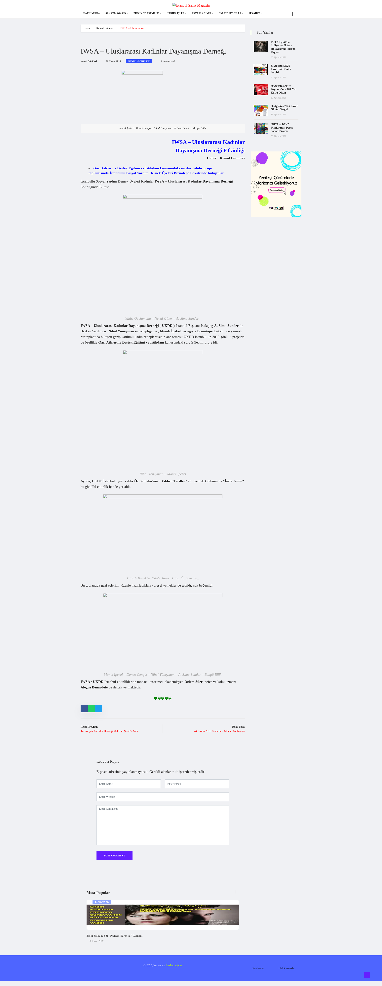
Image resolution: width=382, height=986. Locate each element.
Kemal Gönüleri (105, 28)
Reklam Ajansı (174, 965)
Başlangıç (258, 968)
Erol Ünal (102, 902)
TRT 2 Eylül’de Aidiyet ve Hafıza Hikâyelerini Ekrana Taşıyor (283, 47)
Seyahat (254, 13)
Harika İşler (175, 13)
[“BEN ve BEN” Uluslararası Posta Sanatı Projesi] (261, 128)
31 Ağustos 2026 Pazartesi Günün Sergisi (281, 69)
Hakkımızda (91, 13)
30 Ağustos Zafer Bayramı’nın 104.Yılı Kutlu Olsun (283, 89)
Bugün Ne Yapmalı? (146, 13)
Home (87, 28)
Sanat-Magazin (115, 13)
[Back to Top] (367, 975)
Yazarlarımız (201, 13)
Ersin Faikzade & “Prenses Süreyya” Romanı (114, 935)
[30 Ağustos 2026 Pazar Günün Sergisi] (261, 110)
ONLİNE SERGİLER (230, 13)
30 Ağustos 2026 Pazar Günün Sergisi (284, 108)
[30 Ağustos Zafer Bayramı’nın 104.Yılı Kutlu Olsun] (261, 89)
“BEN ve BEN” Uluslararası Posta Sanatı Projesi (282, 128)
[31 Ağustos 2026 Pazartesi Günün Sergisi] (261, 69)
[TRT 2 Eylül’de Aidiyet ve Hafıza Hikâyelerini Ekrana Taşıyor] (261, 46)
